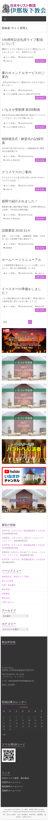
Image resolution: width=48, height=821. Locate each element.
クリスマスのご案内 (17, 172)
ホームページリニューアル (21, 260)
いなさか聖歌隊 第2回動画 (21, 109)
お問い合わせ (8, 602)
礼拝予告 (36, 94)
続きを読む (40, 61)
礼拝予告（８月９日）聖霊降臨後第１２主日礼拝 (23, 559)
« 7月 (4, 735)
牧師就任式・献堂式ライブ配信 (15, 576)
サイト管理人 (10, 57)
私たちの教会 (8, 581)
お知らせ (8, 61)
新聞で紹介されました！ (20, 201)
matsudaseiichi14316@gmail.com (21, 681)
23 (4, 726)
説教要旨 (8, 248)
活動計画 (29, 94)
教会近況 (16, 160)
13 (29, 720)
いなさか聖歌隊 (11, 94)
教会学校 (40, 306)
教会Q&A (6, 598)
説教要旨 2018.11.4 (16, 230)
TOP (4, 814)
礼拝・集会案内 (9, 585)
